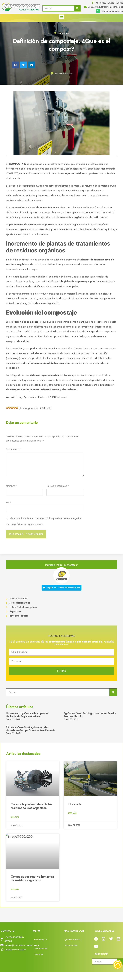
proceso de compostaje (22, 185)
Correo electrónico (57, 486)
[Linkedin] (118, 939)
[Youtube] (96, 946)
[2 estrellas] (9, 408)
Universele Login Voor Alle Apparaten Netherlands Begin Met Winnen (27, 715)
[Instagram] (103, 939)
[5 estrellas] (17, 408)
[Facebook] (96, 939)
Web (8, 502)
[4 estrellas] (14, 408)
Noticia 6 (74, 804)
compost (32, 298)
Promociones (71, 945)
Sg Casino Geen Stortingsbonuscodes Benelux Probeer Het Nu (90, 715)
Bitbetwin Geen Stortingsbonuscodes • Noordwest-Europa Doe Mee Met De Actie (30, 728)
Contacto (38, 954)
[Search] (77, 8)
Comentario (13, 449)
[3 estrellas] (12, 408)
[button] (61, 16)
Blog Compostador (40, 947)
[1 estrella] (7, 408)
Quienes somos (72, 939)
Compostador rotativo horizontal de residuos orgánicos (32, 878)
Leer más (15, 817)
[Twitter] (111, 939)
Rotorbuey (63, 33)
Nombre (11, 486)
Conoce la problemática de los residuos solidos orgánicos (31, 806)
